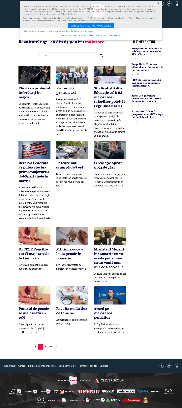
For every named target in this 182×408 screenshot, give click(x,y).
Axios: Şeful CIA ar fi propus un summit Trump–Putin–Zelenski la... (147, 114)
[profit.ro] (108, 391)
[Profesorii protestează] (72, 75)
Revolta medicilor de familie (71, 311)
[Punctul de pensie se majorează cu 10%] (34, 295)
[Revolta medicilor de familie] (72, 295)
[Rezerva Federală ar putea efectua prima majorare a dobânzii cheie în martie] (34, 150)
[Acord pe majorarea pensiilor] (110, 295)
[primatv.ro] (12, 391)
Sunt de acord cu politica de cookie (91, 26)
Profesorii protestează (66, 90)
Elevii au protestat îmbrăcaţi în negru (34, 93)
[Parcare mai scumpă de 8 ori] (72, 150)
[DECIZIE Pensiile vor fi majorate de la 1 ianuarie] (34, 236)
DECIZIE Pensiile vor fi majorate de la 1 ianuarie (33, 254)
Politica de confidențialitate (42, 366)
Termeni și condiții (87, 366)
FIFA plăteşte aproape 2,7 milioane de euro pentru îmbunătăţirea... (146, 83)
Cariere (21, 366)
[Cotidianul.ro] (126, 391)
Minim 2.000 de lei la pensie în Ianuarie (69, 254)
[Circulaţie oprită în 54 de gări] (110, 150)
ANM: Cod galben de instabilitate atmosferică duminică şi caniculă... (146, 98)
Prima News (67, 380)
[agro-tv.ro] (113, 400)
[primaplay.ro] (58, 391)
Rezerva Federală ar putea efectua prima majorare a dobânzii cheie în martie (33, 172)
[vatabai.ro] (145, 400)
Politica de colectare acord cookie (77, 35)
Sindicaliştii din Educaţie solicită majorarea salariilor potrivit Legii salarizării (109, 97)
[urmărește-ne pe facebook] (162, 366)
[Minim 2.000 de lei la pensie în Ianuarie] (72, 236)
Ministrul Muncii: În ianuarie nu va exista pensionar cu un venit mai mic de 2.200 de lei (109, 258)
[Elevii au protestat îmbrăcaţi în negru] (34, 75)
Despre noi (9, 366)
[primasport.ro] (82, 391)
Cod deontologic (67, 366)
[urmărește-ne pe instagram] (177, 366)
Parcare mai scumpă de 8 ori (69, 165)
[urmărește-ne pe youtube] (169, 366)
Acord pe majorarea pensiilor (103, 313)
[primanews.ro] (46, 391)
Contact (104, 366)
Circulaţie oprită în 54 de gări (108, 165)
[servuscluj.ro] (131, 400)
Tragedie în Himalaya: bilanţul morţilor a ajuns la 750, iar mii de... (147, 67)
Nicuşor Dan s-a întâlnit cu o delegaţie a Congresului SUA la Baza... (147, 51)
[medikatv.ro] (157, 391)
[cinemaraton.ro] (168, 391)
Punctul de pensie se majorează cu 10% (33, 313)
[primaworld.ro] (99, 400)
